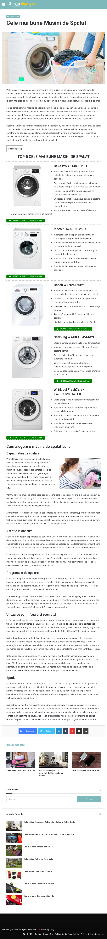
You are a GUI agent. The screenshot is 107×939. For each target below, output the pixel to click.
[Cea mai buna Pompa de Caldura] (14, 850)
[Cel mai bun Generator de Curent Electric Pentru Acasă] (14, 838)
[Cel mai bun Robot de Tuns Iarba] (14, 863)
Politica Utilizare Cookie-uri (92, 934)
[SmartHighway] (22, 4)
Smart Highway (47, 929)
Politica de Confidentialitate (67, 934)
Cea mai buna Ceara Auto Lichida (39, 896)
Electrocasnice (13, 17)
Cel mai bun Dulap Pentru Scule (38, 871)
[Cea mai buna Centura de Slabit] (20, 760)
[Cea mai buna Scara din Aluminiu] (14, 887)
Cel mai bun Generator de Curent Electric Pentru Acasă (49, 834)
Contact (38, 934)
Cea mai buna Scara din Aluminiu (39, 884)
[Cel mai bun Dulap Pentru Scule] (14, 875)
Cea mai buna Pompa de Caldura (39, 847)
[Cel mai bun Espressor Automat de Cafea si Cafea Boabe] (53, 760)
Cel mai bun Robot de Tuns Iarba (38, 859)
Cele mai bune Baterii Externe (85, 770)
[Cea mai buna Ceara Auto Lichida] (14, 900)
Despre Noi (48, 934)
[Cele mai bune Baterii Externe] (86, 760)
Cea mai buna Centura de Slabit (20, 770)
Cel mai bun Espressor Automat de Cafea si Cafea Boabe (51, 773)
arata (19, 149)
